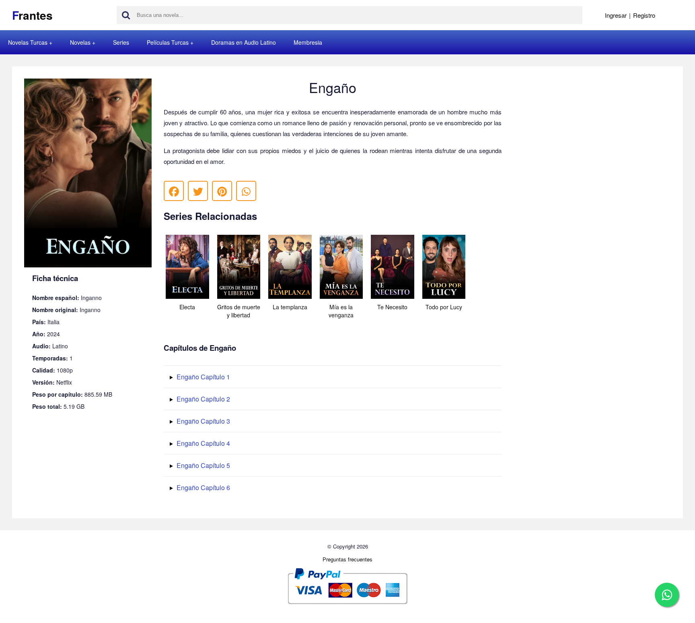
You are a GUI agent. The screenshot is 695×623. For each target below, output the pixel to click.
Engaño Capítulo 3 (202, 421)
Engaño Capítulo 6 (202, 487)
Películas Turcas (168, 42)
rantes (32, 15)
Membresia (308, 42)
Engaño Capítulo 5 (202, 465)
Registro (644, 15)
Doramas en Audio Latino (243, 42)
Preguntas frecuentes (347, 559)
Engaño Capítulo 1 (202, 376)
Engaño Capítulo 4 (202, 443)
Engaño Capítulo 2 (202, 399)
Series (121, 42)
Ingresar (616, 15)
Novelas (80, 42)
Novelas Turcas (27, 42)
